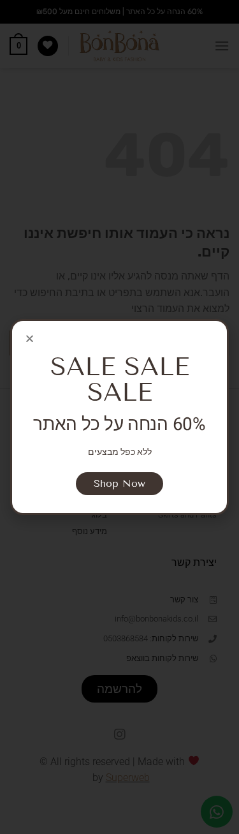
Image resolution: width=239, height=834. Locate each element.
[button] (29, 338)
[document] (119, 417)
